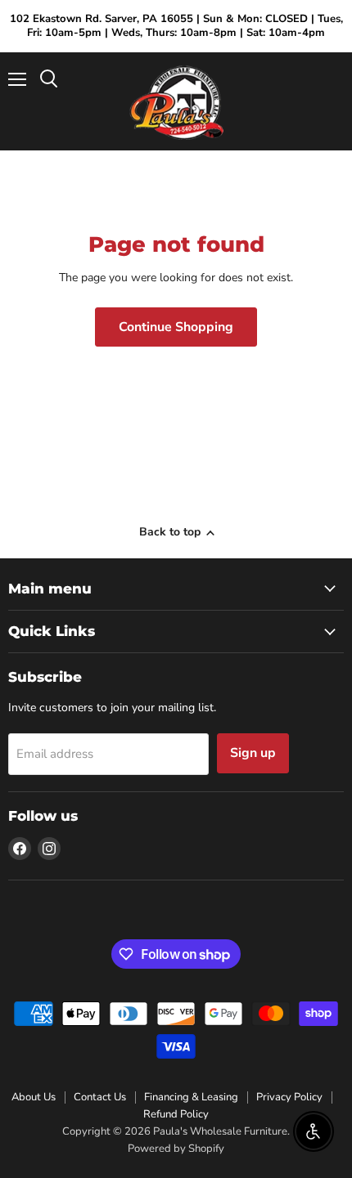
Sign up (253, 753)
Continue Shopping (176, 327)
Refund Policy (176, 1114)
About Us (33, 1097)
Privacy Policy (289, 1097)
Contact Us (100, 1097)
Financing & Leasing (191, 1097)
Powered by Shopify (176, 1148)
